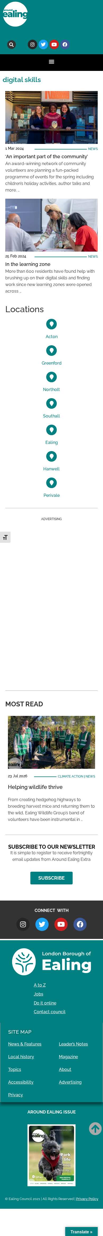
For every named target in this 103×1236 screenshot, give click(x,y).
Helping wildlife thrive (35, 787)
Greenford (52, 363)
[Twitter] (43, 44)
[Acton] (51, 324)
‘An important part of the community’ (46, 156)
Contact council (49, 1011)
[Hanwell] (51, 456)
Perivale (52, 495)
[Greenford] (51, 350)
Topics (14, 1069)
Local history (21, 1056)
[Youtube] (54, 44)
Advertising (70, 1082)
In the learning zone (27, 264)
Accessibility (21, 1082)
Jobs (38, 994)
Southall (51, 416)
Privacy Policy (87, 1199)
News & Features (24, 1044)
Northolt (51, 389)
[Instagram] (32, 44)
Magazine (68, 1056)
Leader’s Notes (73, 1044)
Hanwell (51, 468)
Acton (52, 336)
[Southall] (51, 403)
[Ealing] (51, 430)
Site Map (19, 1032)
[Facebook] (65, 44)
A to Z (40, 985)
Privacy (15, 1094)
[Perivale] (51, 483)
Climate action (70, 776)
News (93, 149)
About (65, 1069)
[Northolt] (51, 377)
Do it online (45, 1003)
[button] (11, 44)
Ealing (51, 442)
